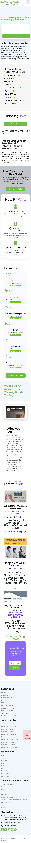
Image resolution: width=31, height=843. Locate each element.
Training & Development (8, 784)
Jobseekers (16, 511)
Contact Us (4, 758)
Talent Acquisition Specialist (9, 716)
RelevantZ (12, 365)
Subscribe (14, 668)
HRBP (15, 330)
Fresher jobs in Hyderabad (8, 737)
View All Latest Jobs (15, 375)
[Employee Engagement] (8, 358)
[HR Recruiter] (8, 342)
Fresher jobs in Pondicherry (9, 742)
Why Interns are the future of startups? (15, 606)
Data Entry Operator (13, 87)
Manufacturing (5, 792)
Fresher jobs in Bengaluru (8, 729)
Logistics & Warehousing (14, 100)
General (22, 511)
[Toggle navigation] (28, 2)
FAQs (2, 766)
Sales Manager (5, 713)
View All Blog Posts (16, 637)
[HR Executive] (8, 292)
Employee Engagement (15, 363)
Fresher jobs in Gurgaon (8, 744)
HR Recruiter (15, 346)
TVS (12, 349)
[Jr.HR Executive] (8, 276)
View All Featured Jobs (15, 124)
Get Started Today (16, 189)
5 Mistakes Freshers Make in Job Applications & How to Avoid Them (15, 564)
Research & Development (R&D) (10, 797)
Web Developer (15, 513)
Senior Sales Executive (7, 708)
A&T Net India (12, 316)
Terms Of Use (5, 771)
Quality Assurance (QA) (7, 787)
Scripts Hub (13, 283)
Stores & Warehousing (13, 94)
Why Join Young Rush (16, 130)
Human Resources (12, 75)
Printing (3, 789)
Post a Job (4, 760)
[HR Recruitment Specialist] (8, 309)
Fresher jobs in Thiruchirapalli (9, 734)
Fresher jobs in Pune (7, 732)
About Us (3, 768)
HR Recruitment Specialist (15, 314)
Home (3, 755)
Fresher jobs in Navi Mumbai (9, 747)
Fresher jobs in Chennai (7, 724)
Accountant (10, 97)
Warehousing (10, 103)
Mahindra (11, 333)
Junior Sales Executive (7, 710)
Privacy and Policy (6, 773)
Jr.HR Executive (16, 281)
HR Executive (15, 297)
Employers (15, 614)
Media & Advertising (6, 802)
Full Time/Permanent (15, 285)
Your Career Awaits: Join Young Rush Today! (13, 390)
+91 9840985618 (10, 826)
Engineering (10, 81)
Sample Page (5, 776)
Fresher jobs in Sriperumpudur (9, 739)
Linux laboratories (12, 300)
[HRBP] (8, 325)
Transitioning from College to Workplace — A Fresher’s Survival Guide (15, 506)
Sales (8, 84)
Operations (10, 91)
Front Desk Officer (6, 794)
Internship (10, 78)
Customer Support (6, 805)
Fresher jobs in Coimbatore (9, 726)
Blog (2, 763)
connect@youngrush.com (12, 823)
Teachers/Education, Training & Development (14, 800)
